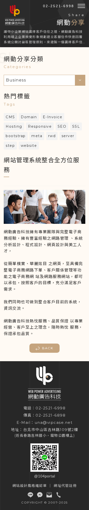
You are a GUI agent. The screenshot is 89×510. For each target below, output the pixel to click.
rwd (52, 136)
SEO (62, 126)
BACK (47, 348)
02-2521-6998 (58, 6)
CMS (10, 117)
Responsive (40, 126)
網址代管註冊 (65, 485)
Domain (29, 117)
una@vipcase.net (54, 422)
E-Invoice (53, 117)
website (29, 145)
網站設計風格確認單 (29, 485)
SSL (76, 126)
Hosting (14, 126)
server (68, 136)
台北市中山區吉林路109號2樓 (50, 429)
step (10, 145)
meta (36, 136)
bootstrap (16, 136)
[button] (81, 6)
